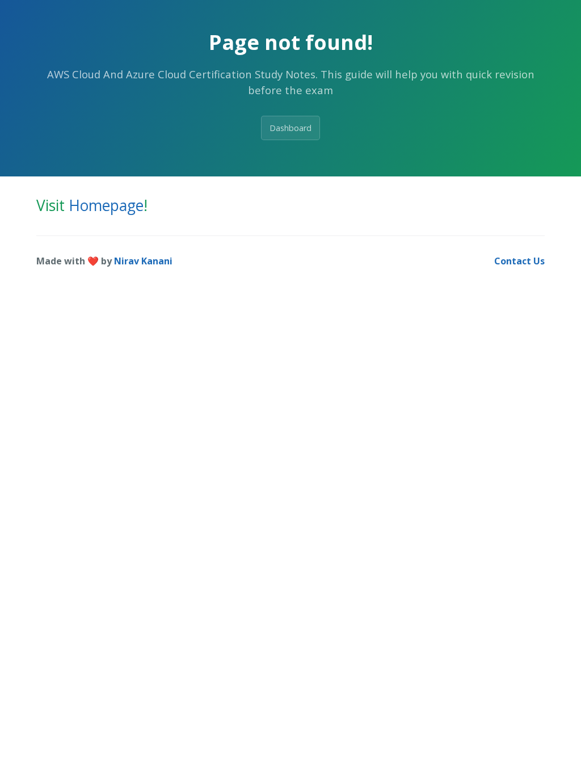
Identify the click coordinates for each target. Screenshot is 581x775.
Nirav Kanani (143, 261)
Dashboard (290, 128)
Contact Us (519, 261)
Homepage (106, 205)
